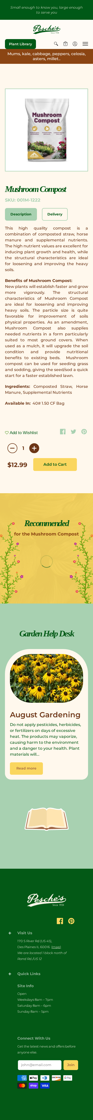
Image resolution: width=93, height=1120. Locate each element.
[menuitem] (56, 43)
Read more (26, 768)
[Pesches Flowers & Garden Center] (46, 29)
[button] (56, 43)
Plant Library (20, 44)
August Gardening (45, 714)
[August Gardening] (46, 679)
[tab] (21, 214)
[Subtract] (12, 448)
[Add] (34, 448)
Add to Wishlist (23, 432)
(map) (56, 947)
